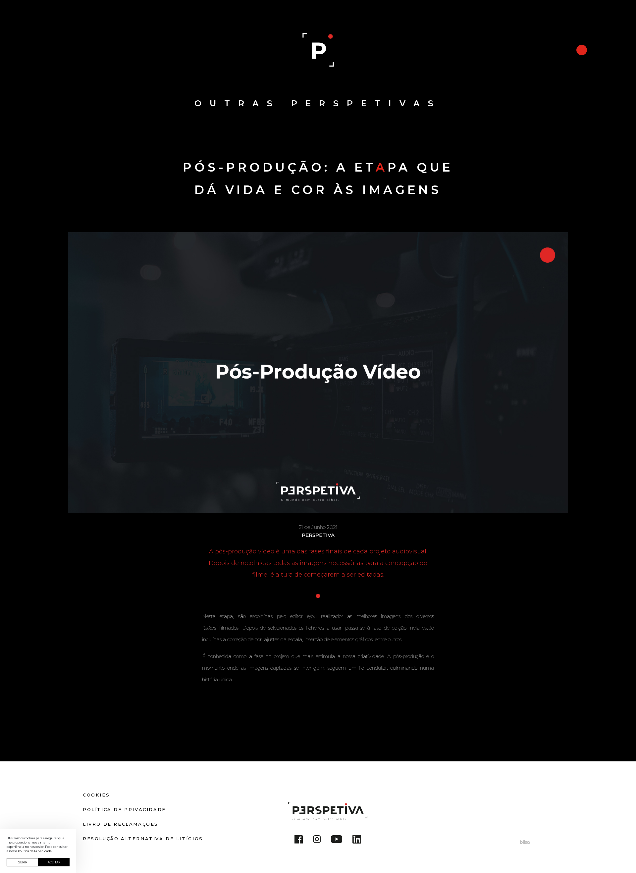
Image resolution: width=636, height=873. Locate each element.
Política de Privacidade (124, 809)
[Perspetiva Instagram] (317, 840)
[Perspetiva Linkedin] (356, 840)
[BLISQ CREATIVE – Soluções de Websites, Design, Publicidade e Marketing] (525, 842)
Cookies (96, 794)
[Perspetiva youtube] (337, 840)
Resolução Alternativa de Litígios (143, 838)
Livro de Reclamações (120, 824)
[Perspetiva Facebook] (298, 840)
